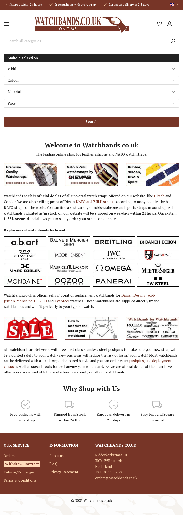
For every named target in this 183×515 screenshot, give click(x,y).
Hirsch (159, 196)
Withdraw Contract (22, 464)
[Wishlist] (159, 24)
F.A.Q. (53, 464)
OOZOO (40, 301)
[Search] (173, 41)
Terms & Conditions (20, 480)
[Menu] (6, 24)
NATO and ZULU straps (94, 202)
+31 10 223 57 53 (108, 472)
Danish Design (133, 295)
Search (91, 121)
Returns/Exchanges (19, 472)
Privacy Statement (63, 472)
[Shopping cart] (176, 22)
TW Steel (62, 301)
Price (12, 103)
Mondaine (24, 301)
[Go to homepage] (81, 24)
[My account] (169, 24)
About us (56, 455)
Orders (9, 455)
